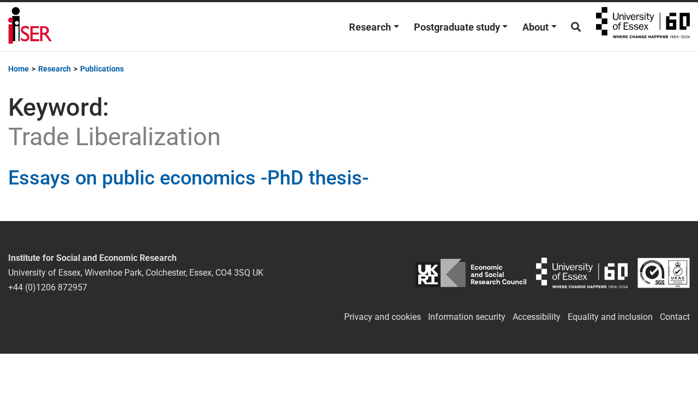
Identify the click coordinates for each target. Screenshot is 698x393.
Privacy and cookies (382, 317)
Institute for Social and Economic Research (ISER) (30, 26)
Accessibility (537, 317)
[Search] (576, 27)
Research (370, 27)
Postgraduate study (457, 27)
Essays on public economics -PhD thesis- (188, 177)
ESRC (471, 272)
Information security (467, 317)
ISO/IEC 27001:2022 (663, 272)
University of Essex (643, 26)
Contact (675, 317)
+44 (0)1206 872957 (47, 287)
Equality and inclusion (610, 317)
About (535, 27)
